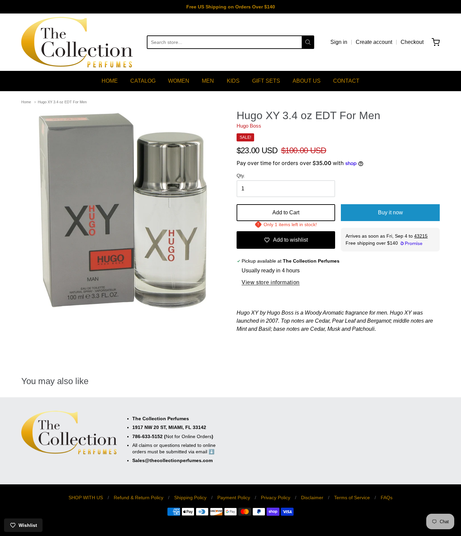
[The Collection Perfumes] (77, 42)
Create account (374, 42)
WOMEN (178, 81)
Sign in (338, 42)
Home (26, 102)
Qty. (241, 175)
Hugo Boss (249, 126)
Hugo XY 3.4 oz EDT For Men (62, 102)
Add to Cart (285, 212)
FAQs (386, 497)
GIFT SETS (266, 81)
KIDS (233, 81)
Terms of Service (352, 497)
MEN (208, 81)
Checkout (412, 42)
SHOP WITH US (86, 497)
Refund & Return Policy (138, 497)
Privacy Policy (275, 497)
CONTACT (346, 81)
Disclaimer (312, 497)
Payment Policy (233, 497)
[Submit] (308, 42)
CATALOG (143, 81)
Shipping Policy (190, 497)
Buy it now (390, 212)
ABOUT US (307, 81)
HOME (110, 81)
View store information (271, 282)
